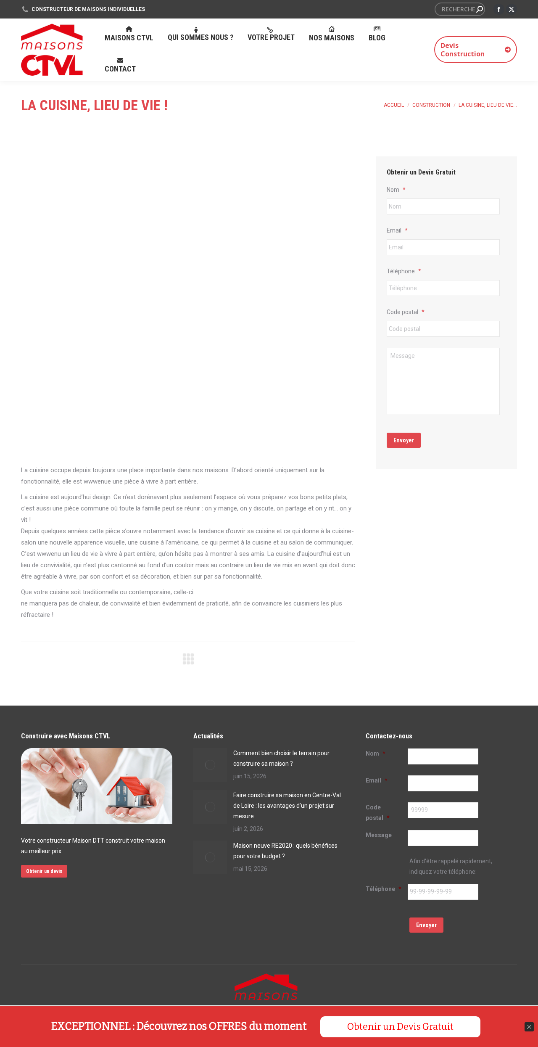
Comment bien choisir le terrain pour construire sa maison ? (281, 758)
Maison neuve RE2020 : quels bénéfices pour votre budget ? (285, 850)
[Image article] (210, 765)
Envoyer (403, 440)
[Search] (479, 9)
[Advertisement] (188, 401)
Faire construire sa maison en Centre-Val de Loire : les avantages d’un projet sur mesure (287, 806)
